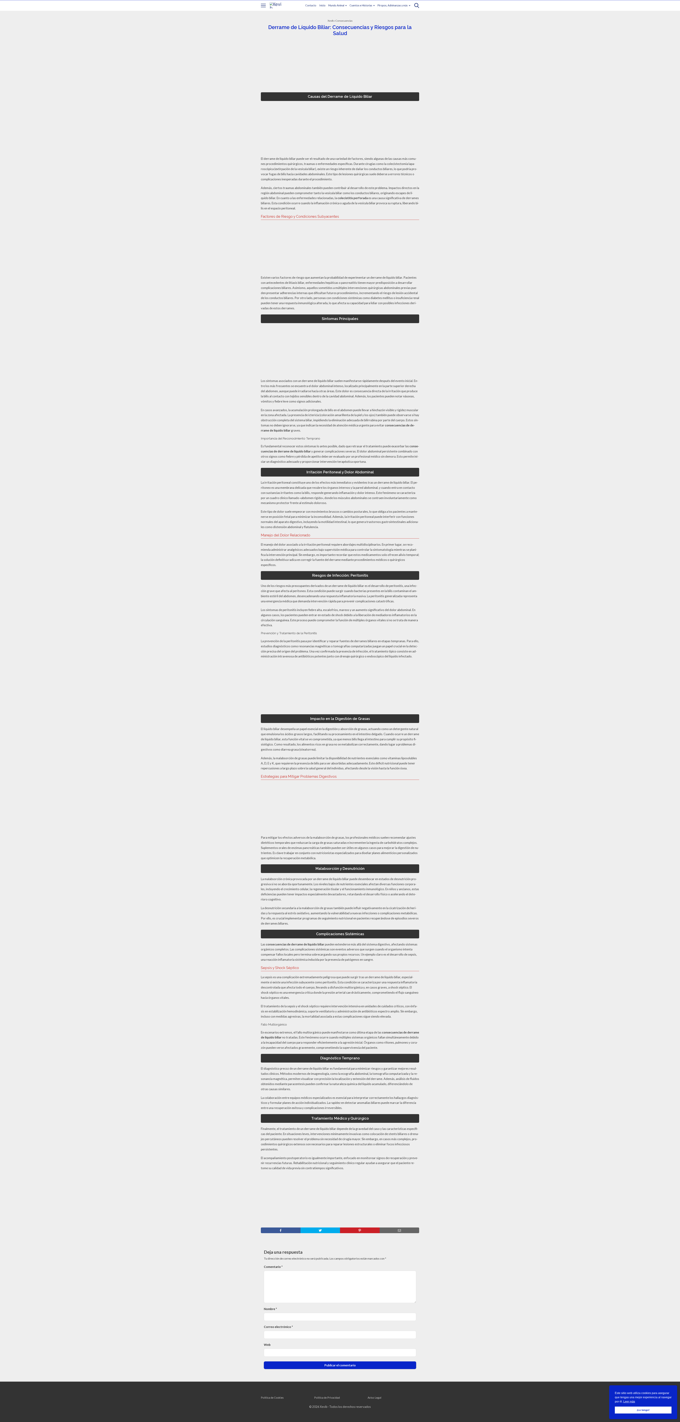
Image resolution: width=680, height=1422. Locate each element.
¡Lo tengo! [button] (643, 1410)
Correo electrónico (278, 1327)
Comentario (273, 1267)
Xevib (331, 20)
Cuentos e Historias (361, 5)
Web (267, 1345)
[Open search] (416, 5)
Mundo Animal (336, 5)
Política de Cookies (272, 1397)
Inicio (322, 5)
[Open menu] (263, 5)
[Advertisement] (339, 65)
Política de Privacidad (327, 1397)
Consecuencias (344, 20)
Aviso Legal (374, 1397)
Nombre (270, 1309)
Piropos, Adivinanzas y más (392, 5)
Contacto (310, 5)
